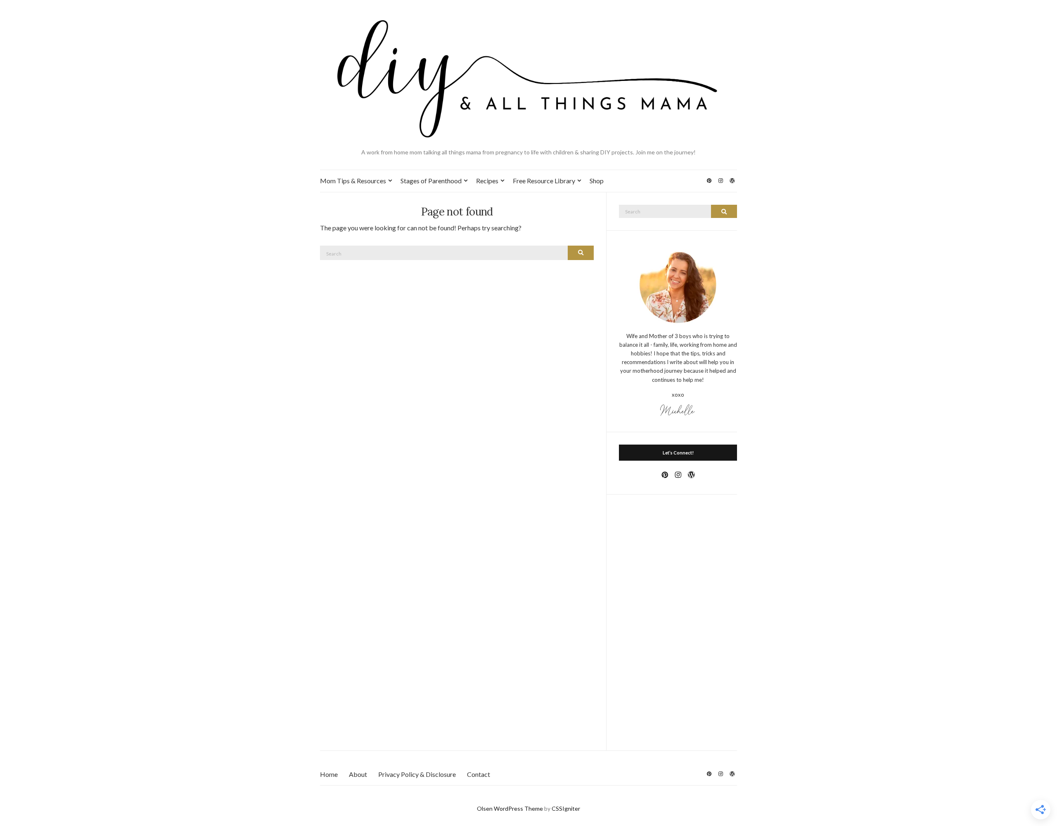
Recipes (487, 181)
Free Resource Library (544, 181)
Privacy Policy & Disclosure (417, 774)
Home (329, 774)
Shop (597, 181)
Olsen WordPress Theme (510, 808)
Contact (478, 774)
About (358, 774)
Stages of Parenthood (431, 181)
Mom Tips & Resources (353, 181)
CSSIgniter (566, 808)
